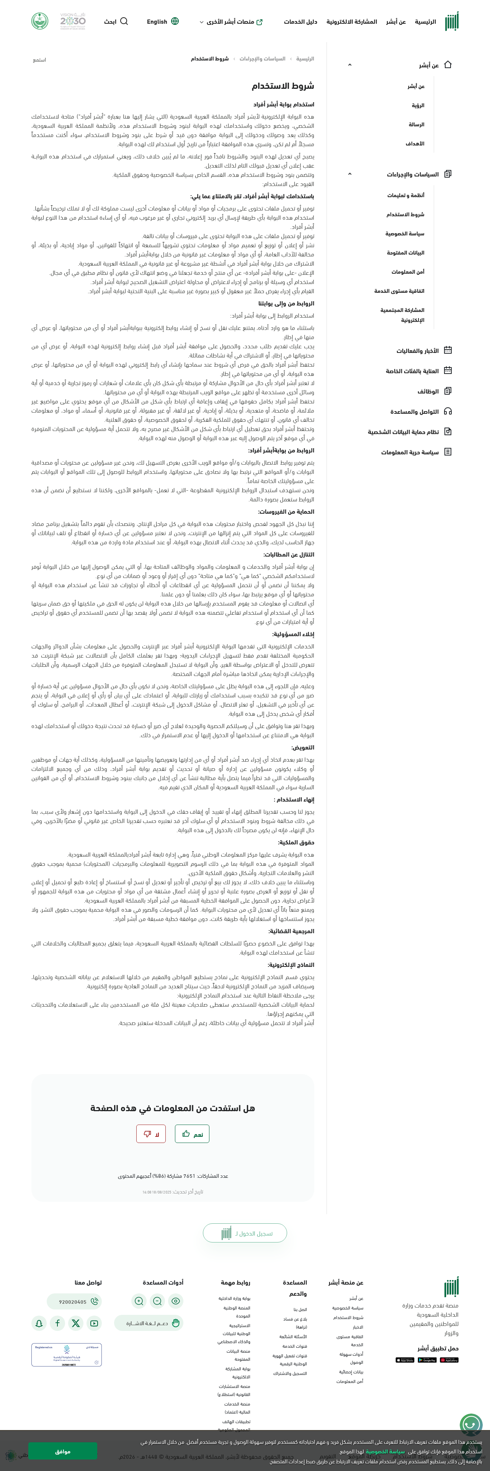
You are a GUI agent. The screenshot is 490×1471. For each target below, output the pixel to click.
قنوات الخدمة (295, 1345)
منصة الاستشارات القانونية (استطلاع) (233, 1389)
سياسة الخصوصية (347, 1307)
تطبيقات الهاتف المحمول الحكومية (234, 1425)
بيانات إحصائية (351, 1371)
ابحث (110, 21)
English (157, 21)
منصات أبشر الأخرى (230, 21)
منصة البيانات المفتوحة (238, 1354)
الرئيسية (425, 20)
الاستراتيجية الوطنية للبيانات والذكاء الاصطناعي (233, 1333)
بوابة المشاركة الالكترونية (237, 1372)
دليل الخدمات (300, 20)
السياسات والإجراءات (263, 58)
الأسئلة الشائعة (293, 1336)
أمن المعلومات (349, 1380)
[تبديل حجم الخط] (157, 1301)
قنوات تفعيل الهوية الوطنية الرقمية (290, 1359)
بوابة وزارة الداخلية (234, 1297)
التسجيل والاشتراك (290, 1372)
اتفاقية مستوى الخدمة (349, 1340)
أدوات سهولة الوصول (351, 1357)
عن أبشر (396, 20)
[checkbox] (192, 1134)
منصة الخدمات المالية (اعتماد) (237, 1407)
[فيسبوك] (57, 1323)
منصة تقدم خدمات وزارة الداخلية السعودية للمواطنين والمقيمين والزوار (430, 1318)
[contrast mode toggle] (175, 1301)
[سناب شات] (39, 1323)
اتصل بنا (300, 1308)
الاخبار (358, 1326)
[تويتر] (75, 1323)
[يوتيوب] (94, 1323)
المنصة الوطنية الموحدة (237, 1311)
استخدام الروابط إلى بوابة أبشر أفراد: (272, 315)
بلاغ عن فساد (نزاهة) (295, 1322)
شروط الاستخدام (348, 1317)
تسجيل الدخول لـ (254, 1232)
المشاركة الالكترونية (352, 20)
